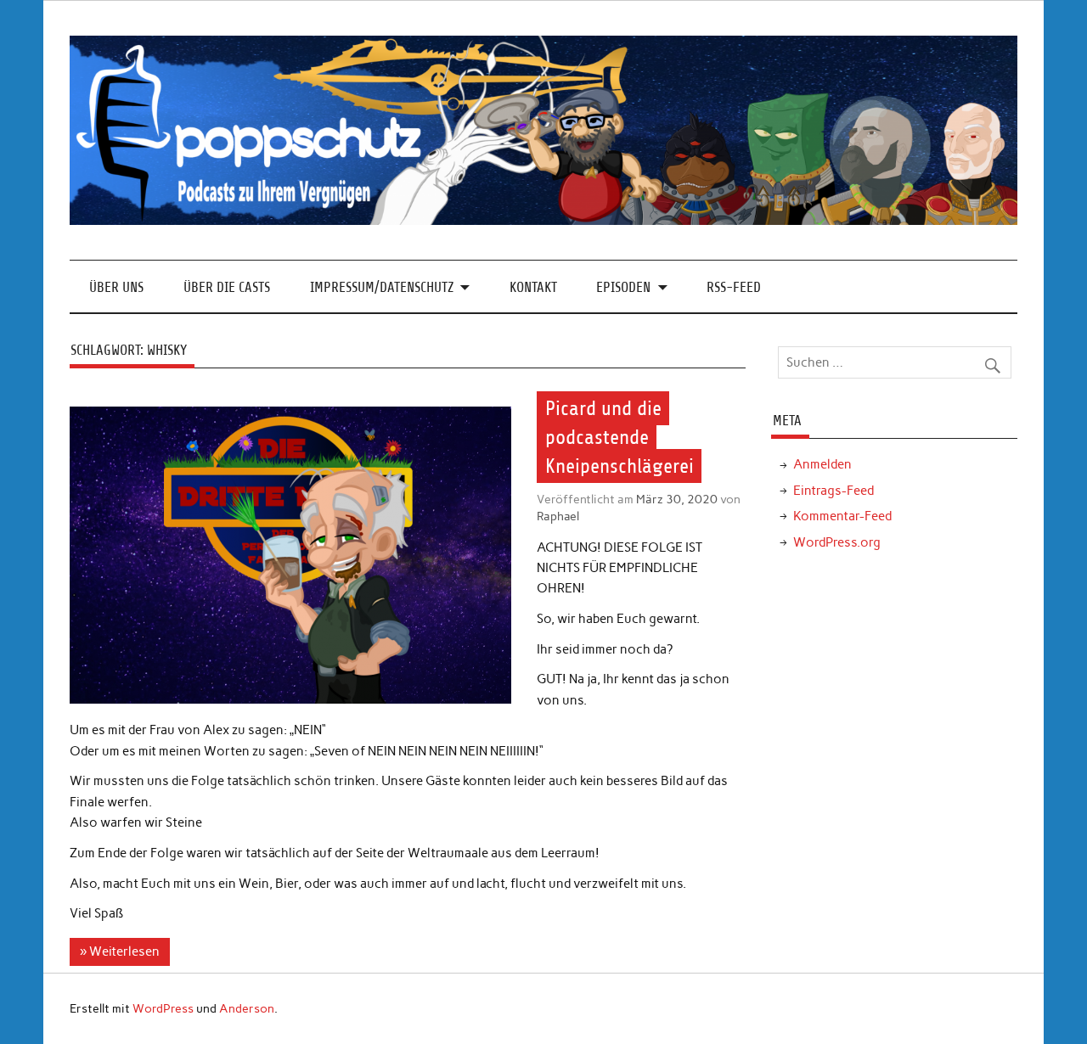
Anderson (246, 1008)
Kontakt (533, 287)
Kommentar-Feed (842, 516)
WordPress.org (837, 542)
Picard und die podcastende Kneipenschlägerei (619, 437)
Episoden (623, 287)
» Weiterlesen (120, 951)
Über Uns (116, 287)
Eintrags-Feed (833, 490)
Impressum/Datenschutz (381, 287)
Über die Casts (226, 287)
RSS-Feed (734, 287)
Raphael (558, 516)
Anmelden (822, 464)
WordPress (163, 1008)
